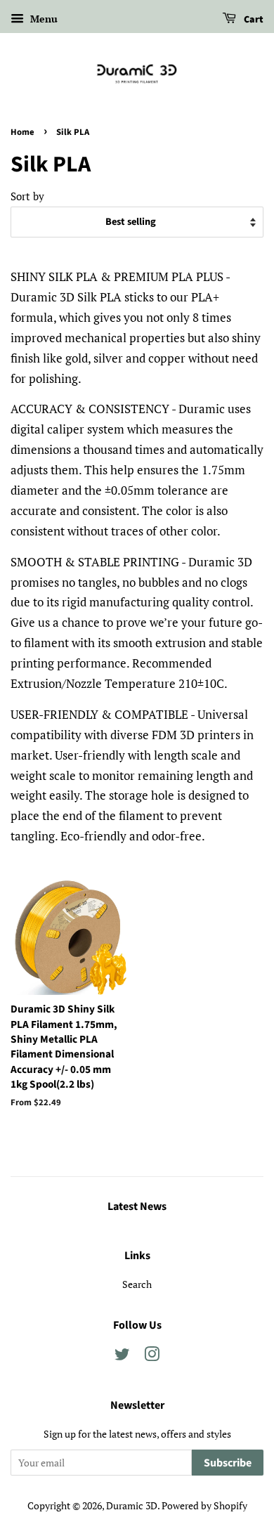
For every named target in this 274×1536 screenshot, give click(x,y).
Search (137, 1284)
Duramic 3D (131, 1505)
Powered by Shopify (204, 1505)
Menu (42, 18)
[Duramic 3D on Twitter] (122, 1356)
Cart (252, 20)
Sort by (27, 196)
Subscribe (228, 1463)
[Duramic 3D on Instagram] (151, 1356)
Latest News (137, 1206)
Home (22, 132)
